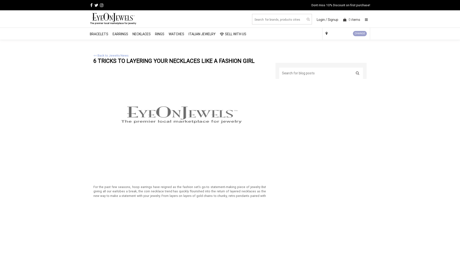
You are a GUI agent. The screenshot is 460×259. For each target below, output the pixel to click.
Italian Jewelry (202, 34)
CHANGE (360, 33)
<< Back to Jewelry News (111, 55)
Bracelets (99, 34)
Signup (333, 20)
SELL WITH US (235, 34)
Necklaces (141, 34)
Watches (176, 34)
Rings (159, 34)
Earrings (120, 34)
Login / (322, 20)
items (354, 20)
